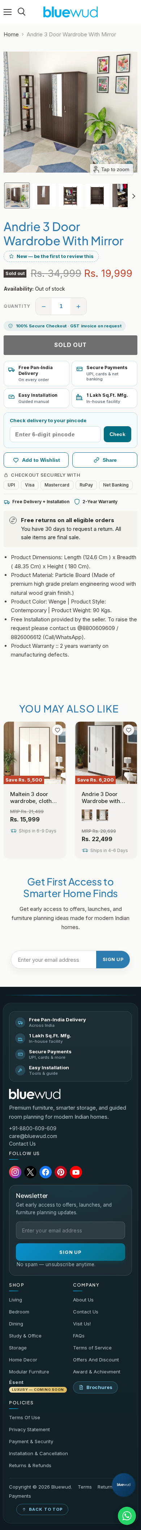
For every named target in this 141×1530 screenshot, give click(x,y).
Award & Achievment (96, 1371)
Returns (106, 1487)
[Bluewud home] (34, 1094)
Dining (16, 1324)
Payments (20, 1496)
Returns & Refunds (30, 1465)
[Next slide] (133, 195)
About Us (83, 1300)
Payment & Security (31, 1441)
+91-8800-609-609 (32, 1128)
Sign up (113, 959)
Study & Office (25, 1336)
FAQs (79, 1336)
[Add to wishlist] (57, 729)
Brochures (99, 1387)
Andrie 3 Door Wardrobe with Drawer (101, 801)
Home (11, 34)
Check (117, 434)
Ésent (36, 1385)
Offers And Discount (96, 1360)
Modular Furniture (29, 1371)
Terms (85, 1487)
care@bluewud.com (33, 1136)
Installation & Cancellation (38, 1453)
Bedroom (19, 1312)
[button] (17, 195)
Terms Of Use (24, 1417)
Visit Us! (82, 1324)
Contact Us (22, 1144)
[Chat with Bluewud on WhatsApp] (127, 1516)
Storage (18, 1348)
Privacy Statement (29, 1429)
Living (15, 1300)
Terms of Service (92, 1348)
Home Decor (23, 1360)
